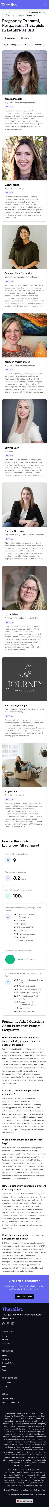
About (4, 1356)
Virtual (26, 38)
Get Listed (6, 1383)
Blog (4, 1366)
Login (4, 1386)
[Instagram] (8, 1323)
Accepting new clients (16, 45)
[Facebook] (3, 1323)
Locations (6, 1343)
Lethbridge (20, 15)
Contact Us (7, 1363)
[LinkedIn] (12, 1323)
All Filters (38, 45)
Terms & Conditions (10, 1402)
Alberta (11, 15)
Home (4, 14)
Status (4, 1370)
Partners (5, 1359)
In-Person (11, 38)
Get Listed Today (24, 1296)
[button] (45, 4)
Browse (5, 1340)
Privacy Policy (8, 1399)
